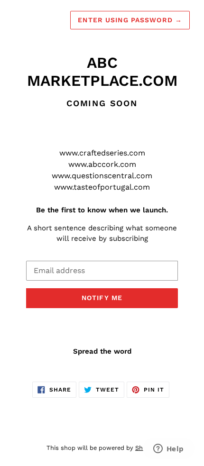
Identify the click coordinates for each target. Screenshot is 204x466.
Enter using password (130, 20)
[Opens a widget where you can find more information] (168, 449)
